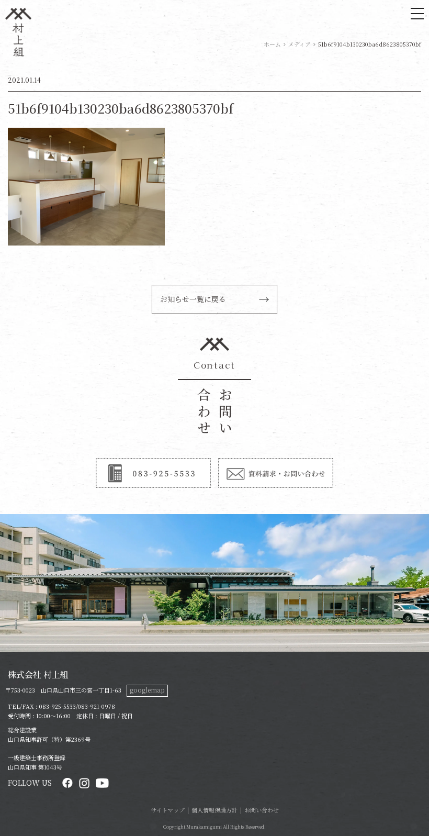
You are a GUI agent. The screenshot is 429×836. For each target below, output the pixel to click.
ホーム (272, 44)
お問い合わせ (261, 810)
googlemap (147, 689)
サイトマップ (168, 810)
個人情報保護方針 (214, 810)
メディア (299, 44)
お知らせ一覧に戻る (193, 299)
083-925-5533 (57, 706)
